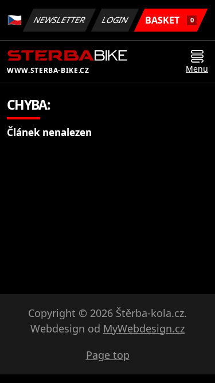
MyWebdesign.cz (144, 328)
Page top (108, 355)
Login (115, 19)
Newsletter (60, 19)
